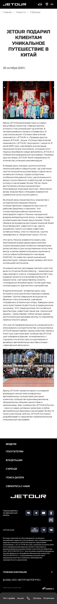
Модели (11, 444)
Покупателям (14, 451)
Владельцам (14, 460)
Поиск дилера (15, 477)
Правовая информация (15, 572)
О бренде (11, 469)
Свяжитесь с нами (18, 486)
